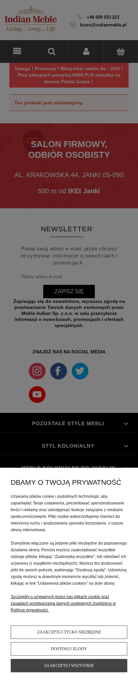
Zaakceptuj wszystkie (69, 665)
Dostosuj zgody (69, 649)
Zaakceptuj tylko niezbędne (69, 632)
